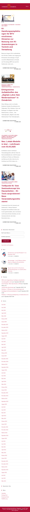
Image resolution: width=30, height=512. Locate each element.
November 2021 (5, 464)
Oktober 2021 (4, 466)
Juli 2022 (3, 441)
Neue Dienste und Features (9, 137)
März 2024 (4, 384)
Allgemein (5, 24)
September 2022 (5, 435)
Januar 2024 (4, 390)
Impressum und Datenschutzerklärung (9, 508)
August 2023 (4, 404)
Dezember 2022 (5, 427)
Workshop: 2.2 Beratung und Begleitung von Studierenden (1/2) (15, 294)
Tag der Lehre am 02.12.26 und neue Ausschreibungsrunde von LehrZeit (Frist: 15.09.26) (17, 269)
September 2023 (5, 401)
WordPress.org (4, 498)
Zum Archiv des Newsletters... (8, 245)
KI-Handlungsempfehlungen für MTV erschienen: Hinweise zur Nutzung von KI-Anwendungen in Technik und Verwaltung (11, 39)
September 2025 (5, 333)
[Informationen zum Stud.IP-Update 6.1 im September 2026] (4, 254)
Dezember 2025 (5, 324)
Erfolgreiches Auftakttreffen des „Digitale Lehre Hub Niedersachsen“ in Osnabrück (11, 95)
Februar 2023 (4, 421)
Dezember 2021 (5, 461)
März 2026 (4, 316)
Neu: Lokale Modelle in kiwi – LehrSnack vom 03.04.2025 (11, 144)
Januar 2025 (4, 355)
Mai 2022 (4, 446)
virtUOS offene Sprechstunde (8, 287)
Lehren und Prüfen (7, 136)
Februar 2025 (4, 353)
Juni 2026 (4, 307)
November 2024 (5, 361)
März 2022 (4, 452)
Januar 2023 (4, 424)
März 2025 (4, 350)
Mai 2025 (4, 344)
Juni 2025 (4, 341)
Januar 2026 (4, 321)
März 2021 (4, 481)
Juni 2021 (4, 478)
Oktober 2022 (4, 432)
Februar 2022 (4, 455)
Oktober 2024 (4, 364)
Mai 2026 (4, 310)
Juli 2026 (3, 304)
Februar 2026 (4, 318)
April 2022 (4, 449)
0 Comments (16, 256)
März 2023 (4, 418)
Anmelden (4, 493)
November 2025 (5, 327)
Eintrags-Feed (4, 495)
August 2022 (4, 438)
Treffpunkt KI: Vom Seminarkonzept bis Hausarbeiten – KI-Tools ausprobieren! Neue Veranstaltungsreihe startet (11, 194)
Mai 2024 (4, 378)
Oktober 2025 (4, 330)
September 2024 (5, 367)
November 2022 (5, 429)
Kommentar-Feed (5, 497)
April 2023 (4, 415)
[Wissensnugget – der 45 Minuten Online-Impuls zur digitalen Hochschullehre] (4, 262)
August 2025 (4, 336)
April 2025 (4, 347)
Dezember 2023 (5, 392)
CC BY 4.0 (18, 509)
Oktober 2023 (4, 398)
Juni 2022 (4, 444)
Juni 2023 (4, 409)
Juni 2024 (4, 375)
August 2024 (4, 370)
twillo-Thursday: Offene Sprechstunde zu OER (11, 283)
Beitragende (19, 508)
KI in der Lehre (13, 135)
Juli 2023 (3, 407)
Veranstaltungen (7, 87)
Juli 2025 (3, 338)
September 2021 (5, 469)
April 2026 (4, 313)
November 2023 (5, 395)
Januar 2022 (4, 458)
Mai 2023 (4, 412)
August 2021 (4, 472)
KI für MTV (12, 24)
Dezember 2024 (5, 358)
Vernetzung (16, 87)
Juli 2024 (3, 373)
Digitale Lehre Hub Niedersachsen (7, 85)
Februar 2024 (4, 387)
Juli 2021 (3, 475)
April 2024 (4, 381)
